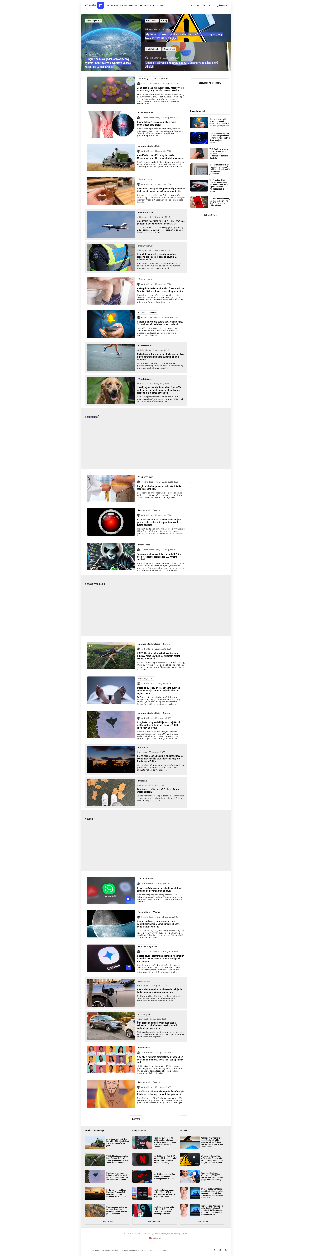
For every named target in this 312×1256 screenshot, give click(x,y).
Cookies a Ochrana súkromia (116, 1250)
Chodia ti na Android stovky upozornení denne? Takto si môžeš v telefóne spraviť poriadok (160, 323)
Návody (153, 312)
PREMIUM (114, 6)
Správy (164, 20)
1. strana (136, 1119)
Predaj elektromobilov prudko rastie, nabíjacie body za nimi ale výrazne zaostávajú (159, 991)
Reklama (148, 1250)
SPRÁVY (123, 6)
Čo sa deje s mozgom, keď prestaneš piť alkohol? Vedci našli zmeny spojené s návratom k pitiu (161, 190)
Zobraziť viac (210, 215)
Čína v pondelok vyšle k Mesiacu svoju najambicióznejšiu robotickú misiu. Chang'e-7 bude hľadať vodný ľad (159, 924)
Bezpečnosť (152, 20)
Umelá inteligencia (147, 946)
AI (150, 6)
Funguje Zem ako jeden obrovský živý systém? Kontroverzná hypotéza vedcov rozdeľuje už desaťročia (108, 63)
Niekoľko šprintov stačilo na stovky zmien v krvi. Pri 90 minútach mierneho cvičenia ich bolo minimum (160, 357)
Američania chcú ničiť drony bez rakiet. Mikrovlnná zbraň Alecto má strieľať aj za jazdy (160, 157)
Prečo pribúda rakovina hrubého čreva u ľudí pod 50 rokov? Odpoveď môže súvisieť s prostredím (161, 290)
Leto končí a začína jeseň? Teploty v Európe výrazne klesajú (158, 790)
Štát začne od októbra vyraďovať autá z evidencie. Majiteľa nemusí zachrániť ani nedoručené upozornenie (157, 1025)
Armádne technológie (149, 146)
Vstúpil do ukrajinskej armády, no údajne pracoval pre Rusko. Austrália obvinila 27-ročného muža (157, 257)
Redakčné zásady (136, 1250)
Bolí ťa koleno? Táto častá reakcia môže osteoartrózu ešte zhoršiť (156, 123)
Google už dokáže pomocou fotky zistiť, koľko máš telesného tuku (159, 487)
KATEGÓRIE (158, 6)
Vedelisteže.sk (145, 346)
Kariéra (156, 1250)
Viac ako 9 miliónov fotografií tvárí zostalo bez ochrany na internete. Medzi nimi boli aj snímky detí (160, 1059)
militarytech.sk (145, 212)
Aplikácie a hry (153, 49)
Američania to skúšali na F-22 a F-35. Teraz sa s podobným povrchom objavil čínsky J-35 (161, 222)
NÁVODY (133, 6)
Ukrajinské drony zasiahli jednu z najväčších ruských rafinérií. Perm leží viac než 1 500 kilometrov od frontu (158, 725)
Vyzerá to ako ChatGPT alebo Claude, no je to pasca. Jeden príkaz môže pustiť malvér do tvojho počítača (159, 522)
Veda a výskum (93, 20)
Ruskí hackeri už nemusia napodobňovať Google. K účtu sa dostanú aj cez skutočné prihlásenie (161, 1093)
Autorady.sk (144, 981)
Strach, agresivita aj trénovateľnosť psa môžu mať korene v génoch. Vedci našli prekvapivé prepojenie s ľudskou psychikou (159, 390)
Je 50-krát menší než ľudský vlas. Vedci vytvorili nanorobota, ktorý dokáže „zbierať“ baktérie (160, 89)
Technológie (144, 78)
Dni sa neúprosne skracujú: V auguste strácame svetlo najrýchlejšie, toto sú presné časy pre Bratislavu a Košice (160, 758)
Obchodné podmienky (95, 1250)
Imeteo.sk (143, 747)
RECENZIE (143, 6)
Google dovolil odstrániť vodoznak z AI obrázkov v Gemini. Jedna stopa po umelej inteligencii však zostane (160, 958)
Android (142, 312)
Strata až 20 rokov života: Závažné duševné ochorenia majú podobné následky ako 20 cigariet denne (158, 690)
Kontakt (163, 1250)
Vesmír (156, 912)
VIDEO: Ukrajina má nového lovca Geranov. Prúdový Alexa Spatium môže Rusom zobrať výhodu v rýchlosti (158, 656)
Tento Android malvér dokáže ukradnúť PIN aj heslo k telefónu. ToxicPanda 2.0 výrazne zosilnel (159, 557)
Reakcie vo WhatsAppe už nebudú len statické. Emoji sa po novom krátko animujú (160, 889)
